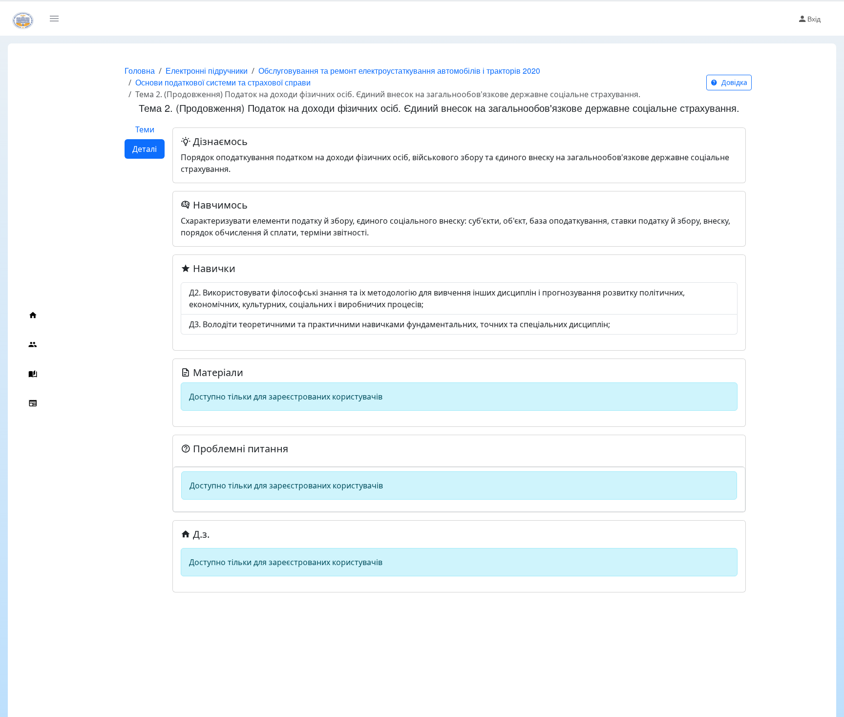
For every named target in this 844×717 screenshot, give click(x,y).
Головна (140, 70)
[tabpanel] (459, 356)
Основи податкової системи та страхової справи (223, 82)
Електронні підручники (207, 70)
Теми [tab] (144, 129)
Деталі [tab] (144, 149)
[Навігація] (58, 18)
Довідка (733, 82)
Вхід (814, 18)
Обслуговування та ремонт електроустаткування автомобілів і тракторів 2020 (399, 70)
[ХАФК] (23, 18)
